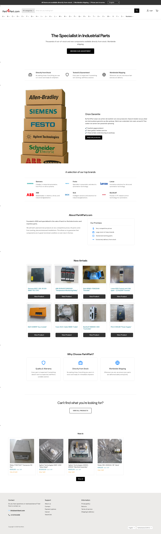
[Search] (136, 10)
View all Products (80, 411)
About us (48, 504)
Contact (47, 506)
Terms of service (86, 509)
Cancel (47, 512)
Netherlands (144, 528)
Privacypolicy (85, 504)
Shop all (80, 479)
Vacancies (48, 515)
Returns (84, 506)
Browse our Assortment (80, 51)
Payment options (50, 509)
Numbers (129, 16)
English (131, 528)
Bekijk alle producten (93, 137)
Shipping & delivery (87, 512)
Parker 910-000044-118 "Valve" (108, 465)
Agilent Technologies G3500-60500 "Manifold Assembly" (78, 466)
